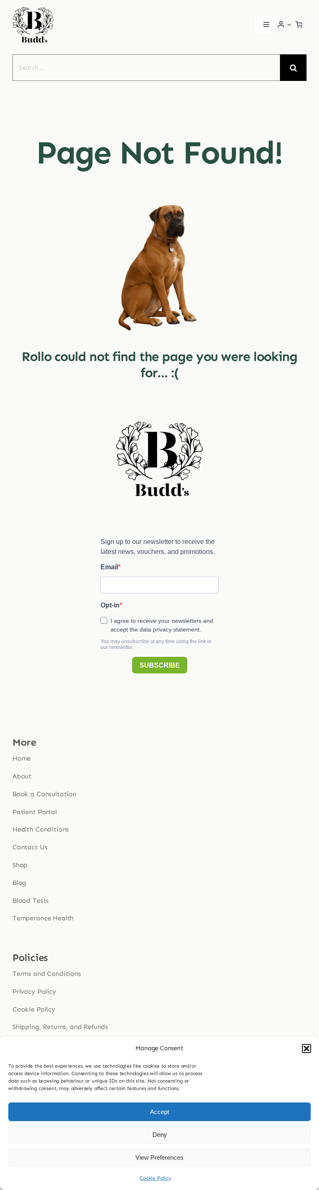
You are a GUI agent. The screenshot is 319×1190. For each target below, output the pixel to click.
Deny (159, 1134)
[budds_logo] (33, 8)
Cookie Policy (155, 1178)
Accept (159, 1111)
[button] (306, 1048)
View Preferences (159, 1157)
